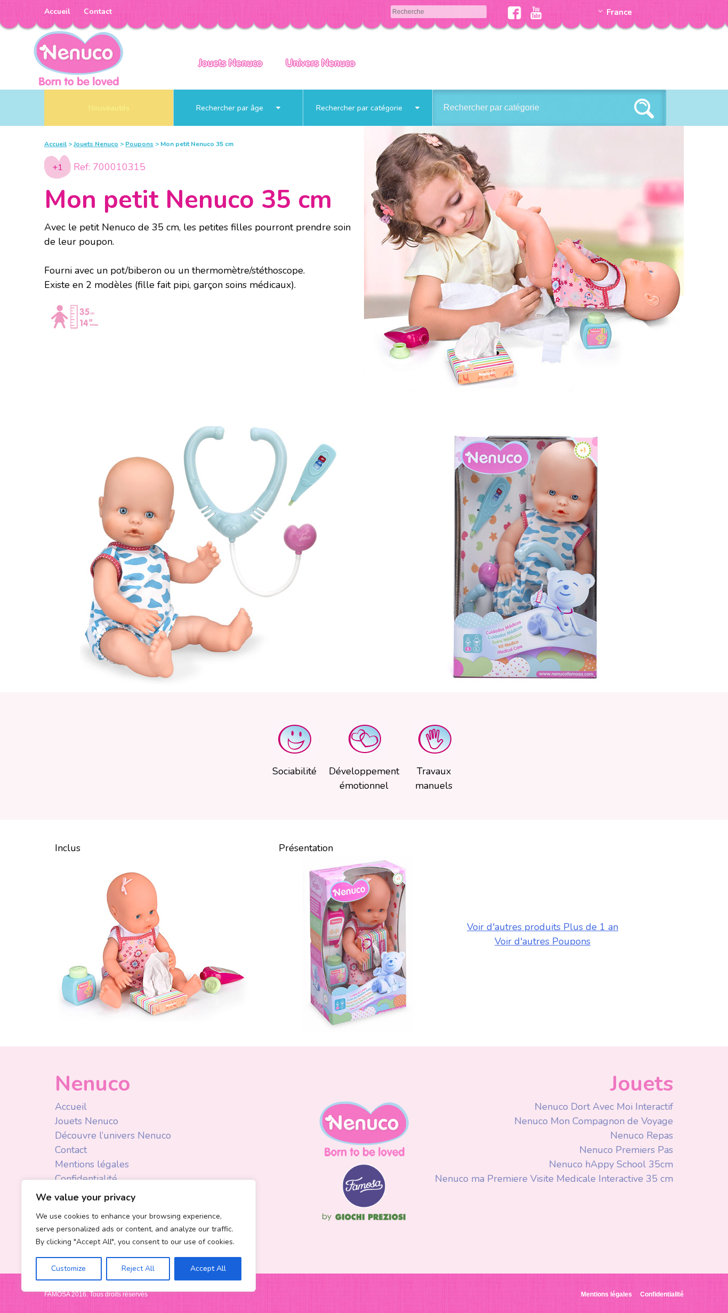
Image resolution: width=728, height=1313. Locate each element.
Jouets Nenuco (230, 63)
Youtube (536, 12)
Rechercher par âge (230, 108)
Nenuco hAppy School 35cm (611, 1164)
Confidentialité (86, 1178)
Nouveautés (109, 108)
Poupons (139, 144)
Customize (68, 1268)
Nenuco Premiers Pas (626, 1149)
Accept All (208, 1268)
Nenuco (364, 1128)
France (619, 12)
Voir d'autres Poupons (543, 941)
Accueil (57, 11)
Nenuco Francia (78, 57)
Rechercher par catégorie (360, 108)
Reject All (138, 1268)
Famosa (364, 1205)
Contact (98, 11)
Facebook (514, 12)
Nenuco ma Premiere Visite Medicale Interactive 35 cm (554, 1178)
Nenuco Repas (641, 1135)
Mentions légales (92, 1164)
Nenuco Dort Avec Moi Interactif (604, 1106)
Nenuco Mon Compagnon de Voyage (593, 1121)
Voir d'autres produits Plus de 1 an (542, 926)
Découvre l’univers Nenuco (113, 1135)
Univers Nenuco (320, 63)
